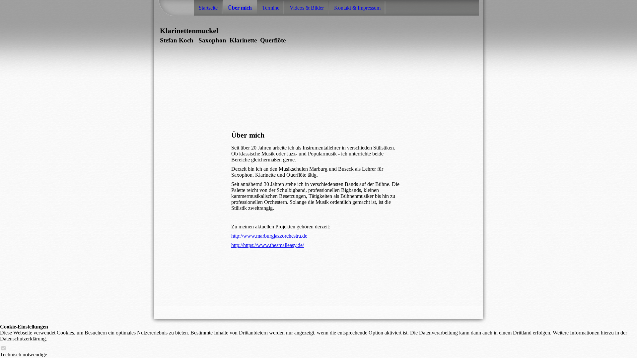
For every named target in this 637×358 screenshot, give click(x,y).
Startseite (208, 8)
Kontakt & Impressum (357, 8)
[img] (279, 91)
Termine (270, 8)
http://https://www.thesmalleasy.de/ (267, 245)
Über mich (240, 8)
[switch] (3, 348)
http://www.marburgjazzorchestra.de (269, 236)
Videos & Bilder (307, 8)
